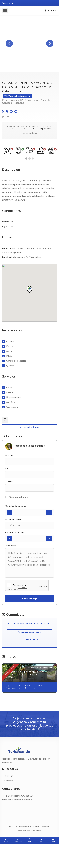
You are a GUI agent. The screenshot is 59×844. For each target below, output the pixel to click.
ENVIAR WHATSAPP (30, 632)
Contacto (9, 780)
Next (49, 43)
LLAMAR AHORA (30, 639)
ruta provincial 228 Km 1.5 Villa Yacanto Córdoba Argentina (26, 101)
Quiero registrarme (18, 497)
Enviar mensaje (29, 598)
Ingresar (52, 10)
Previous (9, 43)
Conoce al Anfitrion (29, 427)
